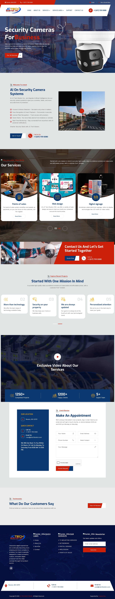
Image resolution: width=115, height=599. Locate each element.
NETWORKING (64, 541)
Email (93, 2)
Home (37, 538)
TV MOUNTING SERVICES (68, 538)
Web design (19, 201)
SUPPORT (69, 10)
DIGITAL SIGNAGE (66, 544)
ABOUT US (37, 10)
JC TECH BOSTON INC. (26, 594)
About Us (38, 541)
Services (37, 544)
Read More (18, 214)
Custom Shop (10, 302)
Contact (37, 547)
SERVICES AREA (57, 10)
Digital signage (57, 202)
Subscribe (93, 547)
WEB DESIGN (64, 547)
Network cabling (96, 202)
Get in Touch (16, 133)
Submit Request (63, 466)
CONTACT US (79, 10)
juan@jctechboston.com (102, 585)
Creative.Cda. (102, 594)
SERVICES (46, 10)
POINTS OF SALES (66, 550)
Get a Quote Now (105, 2)
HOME (29, 10)
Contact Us (10, 53)
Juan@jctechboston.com (34, 435)
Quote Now (70, 256)
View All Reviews (95, 503)
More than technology (42, 302)
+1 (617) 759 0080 (99, 10)
